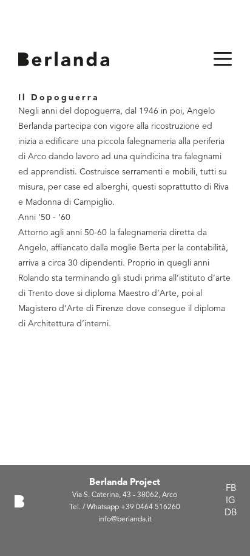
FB (231, 488)
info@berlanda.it (125, 519)
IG (230, 501)
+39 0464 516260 (150, 507)
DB (231, 513)
